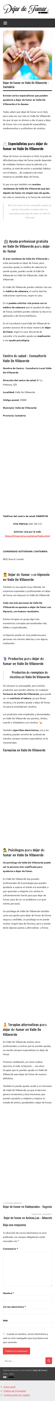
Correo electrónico (14, 1306)
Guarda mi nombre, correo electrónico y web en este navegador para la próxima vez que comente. (25, 1338)
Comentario (10, 1248)
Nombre (8, 1293)
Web (5, 1320)
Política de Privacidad (15, 1390)
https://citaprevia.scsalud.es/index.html (27, 535)
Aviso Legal (9, 1386)
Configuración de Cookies (17, 1394)
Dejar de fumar (40, 1370)
